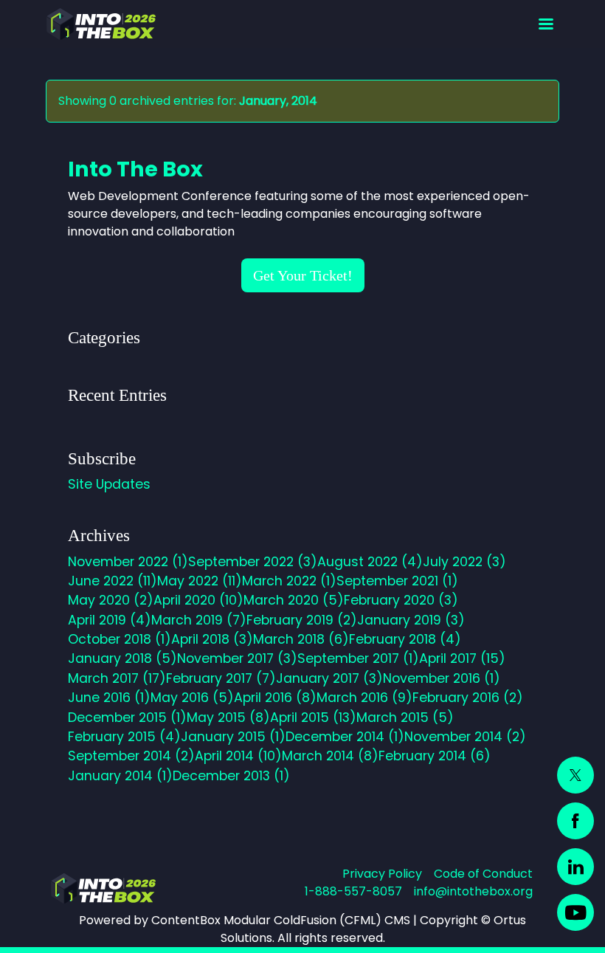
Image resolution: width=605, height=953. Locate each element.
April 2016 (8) (275, 697)
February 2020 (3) (401, 600)
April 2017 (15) (462, 658)
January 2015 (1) (233, 737)
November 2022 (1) (128, 562)
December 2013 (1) (231, 776)
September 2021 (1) (397, 581)
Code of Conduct (483, 873)
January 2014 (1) (120, 776)
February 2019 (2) (301, 620)
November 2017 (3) (237, 658)
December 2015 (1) (127, 717)
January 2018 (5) (122, 658)
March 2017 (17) (117, 678)
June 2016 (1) (109, 697)
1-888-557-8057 (353, 891)
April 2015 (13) (313, 717)
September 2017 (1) (358, 658)
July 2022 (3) (464, 562)
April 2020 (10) (198, 600)
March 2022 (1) (289, 581)
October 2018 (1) (119, 639)
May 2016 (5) (192, 697)
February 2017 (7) (221, 678)
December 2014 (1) (345, 737)
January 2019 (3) (411, 620)
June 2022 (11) (112, 581)
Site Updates (109, 484)
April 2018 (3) (212, 639)
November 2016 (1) (441, 678)
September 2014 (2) (131, 756)
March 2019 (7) (198, 620)
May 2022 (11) (199, 581)
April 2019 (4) (109, 620)
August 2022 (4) (370, 562)
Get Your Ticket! (303, 275)
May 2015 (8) (228, 717)
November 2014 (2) (465, 737)
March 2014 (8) (330, 756)
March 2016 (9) (364, 697)
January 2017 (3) (329, 678)
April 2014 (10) (238, 756)
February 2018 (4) (405, 639)
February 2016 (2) (467, 697)
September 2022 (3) (252, 562)
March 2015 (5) (405, 717)
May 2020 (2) (110, 600)
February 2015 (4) (124, 737)
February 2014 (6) (434, 756)
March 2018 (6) (301, 639)
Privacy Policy (382, 873)
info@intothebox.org (473, 891)
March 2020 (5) (293, 600)
